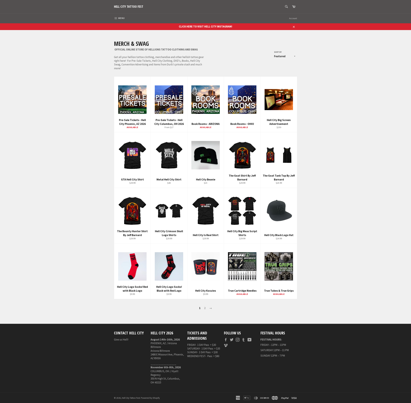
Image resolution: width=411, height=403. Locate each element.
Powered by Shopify (150, 398)
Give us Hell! (121, 339)
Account (293, 18)
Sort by (278, 52)
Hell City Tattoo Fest (128, 6)
